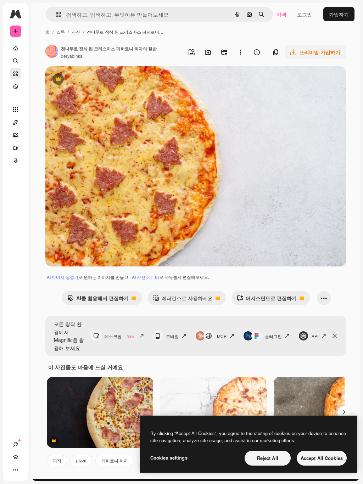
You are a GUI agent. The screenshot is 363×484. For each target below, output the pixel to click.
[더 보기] (15, 469)
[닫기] (334, 336)
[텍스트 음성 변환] (15, 160)
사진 (76, 32)
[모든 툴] (15, 109)
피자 (57, 460)
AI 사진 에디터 (145, 277)
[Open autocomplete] (55, 14)
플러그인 (273, 336)
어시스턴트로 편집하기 (267, 299)
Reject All (267, 458)
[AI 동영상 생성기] (15, 147)
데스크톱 (119, 336)
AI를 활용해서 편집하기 (98, 299)
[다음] (343, 412)
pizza (81, 460)
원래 (86, 80)
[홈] (15, 48)
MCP (222, 336)
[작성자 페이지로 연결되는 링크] (51, 52)
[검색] (15, 61)
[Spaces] (15, 122)
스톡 (60, 32)
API (315, 336)
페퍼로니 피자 (114, 460)
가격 (281, 14)
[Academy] (15, 457)
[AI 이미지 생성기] (15, 135)
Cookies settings (169, 457)
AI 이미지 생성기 (62, 277)
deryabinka (72, 56)
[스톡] (15, 73)
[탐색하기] (15, 86)
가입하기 (339, 14)
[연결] (15, 444)
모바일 (172, 336)
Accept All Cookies (322, 458)
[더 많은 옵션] (240, 52)
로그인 (304, 14)
